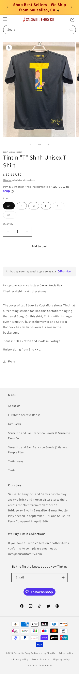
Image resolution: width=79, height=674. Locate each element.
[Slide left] (30, 144)
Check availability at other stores (24, 291)
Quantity (8, 224)
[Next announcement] (71, 7)
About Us (14, 406)
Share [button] (11, 361)
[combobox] (39, 29)
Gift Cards (14, 424)
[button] (5, 19)
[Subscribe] (63, 577)
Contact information (41, 665)
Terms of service (40, 659)
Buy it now (39, 258)
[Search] (71, 29)
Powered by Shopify (44, 653)
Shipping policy (61, 659)
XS (9, 206)
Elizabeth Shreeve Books (24, 415)
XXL (11, 215)
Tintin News (15, 461)
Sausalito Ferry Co (24, 653)
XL (60, 206)
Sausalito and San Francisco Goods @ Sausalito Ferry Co (39, 435)
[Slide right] (48, 144)
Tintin (12, 470)
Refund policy (66, 653)
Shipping (7, 180)
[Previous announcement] (7, 7)
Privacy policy (20, 659)
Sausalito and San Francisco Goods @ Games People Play (37, 449)
